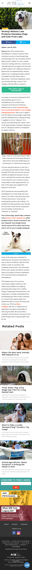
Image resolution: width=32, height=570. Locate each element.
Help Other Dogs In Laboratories (16, 89)
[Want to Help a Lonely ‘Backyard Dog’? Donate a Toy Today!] (16, 412)
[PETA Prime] (16, 3)
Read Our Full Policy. (21, 549)
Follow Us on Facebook (14, 533)
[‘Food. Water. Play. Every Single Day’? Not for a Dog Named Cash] (16, 375)
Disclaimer (23, 544)
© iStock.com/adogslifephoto (20, 564)
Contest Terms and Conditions (20, 541)
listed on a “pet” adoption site (15, 218)
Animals (4, 28)
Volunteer (24, 524)
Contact (15, 524)
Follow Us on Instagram (18, 533)
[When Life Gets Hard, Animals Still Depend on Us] (16, 340)
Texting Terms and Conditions (10, 542)
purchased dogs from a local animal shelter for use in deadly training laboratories (16, 109)
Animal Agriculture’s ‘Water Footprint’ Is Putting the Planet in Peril (14, 464)
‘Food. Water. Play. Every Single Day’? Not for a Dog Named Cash (14, 390)
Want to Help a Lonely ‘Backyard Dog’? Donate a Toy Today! (15, 427)
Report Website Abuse (11, 544)
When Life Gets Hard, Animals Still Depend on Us (15, 353)
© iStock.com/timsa (17, 565)
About (6, 524)
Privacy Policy (6, 541)
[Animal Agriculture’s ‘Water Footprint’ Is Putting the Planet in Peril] (16, 450)
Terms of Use (25, 542)
